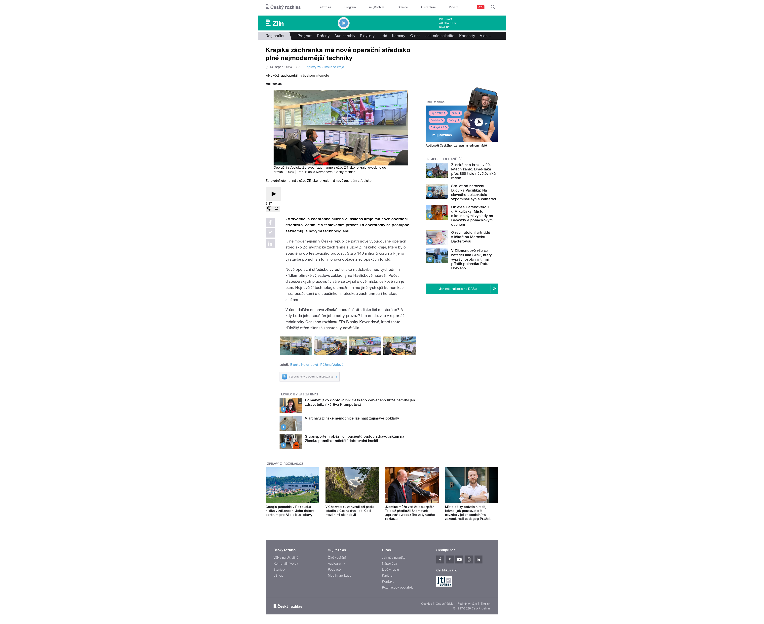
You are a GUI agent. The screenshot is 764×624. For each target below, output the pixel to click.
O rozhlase (428, 7)
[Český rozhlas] (283, 7)
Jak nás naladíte (440, 35)
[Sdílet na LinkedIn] (270, 243)
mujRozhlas (377, 7)
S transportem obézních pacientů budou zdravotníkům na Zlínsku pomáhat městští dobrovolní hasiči (354, 438)
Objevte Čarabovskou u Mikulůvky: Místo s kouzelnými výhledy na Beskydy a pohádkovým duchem (472, 216)
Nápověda (389, 563)
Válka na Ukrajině (286, 557)
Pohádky (435, 120)
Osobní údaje (445, 603)
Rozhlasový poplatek (397, 587)
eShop (278, 575)
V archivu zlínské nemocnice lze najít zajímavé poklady (352, 418)
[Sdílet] (276, 209)
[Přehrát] (273, 194)
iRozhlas (325, 7)
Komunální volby (286, 563)
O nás (415, 35)
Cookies (426, 603)
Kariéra (387, 575)
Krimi (454, 113)
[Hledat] (493, 7)
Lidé (383, 35)
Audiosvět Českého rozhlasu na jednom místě (456, 145)
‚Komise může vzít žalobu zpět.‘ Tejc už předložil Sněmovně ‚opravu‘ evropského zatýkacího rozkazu (410, 513)
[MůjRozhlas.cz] (274, 84)
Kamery (444, 27)
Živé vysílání (437, 127)
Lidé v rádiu (390, 569)
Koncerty (467, 35)
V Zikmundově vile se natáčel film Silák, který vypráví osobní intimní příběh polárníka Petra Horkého (471, 259)
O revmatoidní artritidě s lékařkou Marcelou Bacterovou (470, 236)
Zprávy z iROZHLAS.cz (285, 464)
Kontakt (388, 581)
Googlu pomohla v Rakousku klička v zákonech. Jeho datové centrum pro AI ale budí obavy (290, 511)
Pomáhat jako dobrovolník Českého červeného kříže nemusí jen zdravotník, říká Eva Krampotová (360, 402)
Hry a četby (437, 113)
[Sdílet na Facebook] (270, 222)
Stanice (403, 7)
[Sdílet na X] (270, 233)
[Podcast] (269, 209)
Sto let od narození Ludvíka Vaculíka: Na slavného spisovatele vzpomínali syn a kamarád (473, 192)
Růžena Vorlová (331, 365)
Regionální (275, 35)
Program (350, 7)
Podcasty (335, 569)
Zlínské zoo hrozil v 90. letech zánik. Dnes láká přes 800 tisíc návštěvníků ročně (473, 171)
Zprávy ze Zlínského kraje (325, 67)
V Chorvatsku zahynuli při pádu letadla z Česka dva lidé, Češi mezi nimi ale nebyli (349, 511)
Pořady (323, 35)
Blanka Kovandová (319, 172)
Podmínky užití (467, 603)
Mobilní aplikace (340, 575)
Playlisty (367, 35)
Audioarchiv (447, 23)
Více (485, 35)
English (485, 603)
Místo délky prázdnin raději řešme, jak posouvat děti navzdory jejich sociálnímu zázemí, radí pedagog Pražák (468, 513)
